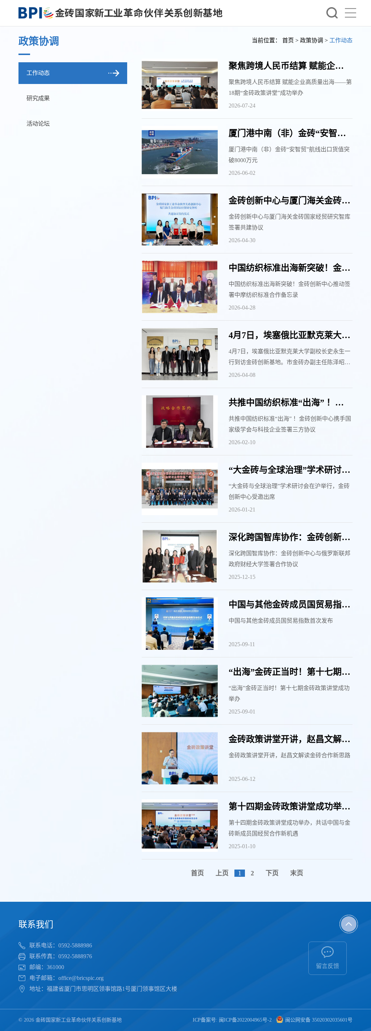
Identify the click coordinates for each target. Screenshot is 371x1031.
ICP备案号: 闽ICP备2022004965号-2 (232, 1020)
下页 (272, 873)
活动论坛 (38, 123)
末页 (296, 873)
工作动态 (38, 73)
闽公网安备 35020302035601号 (319, 1020)
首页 (288, 40)
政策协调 (311, 40)
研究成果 (38, 98)
